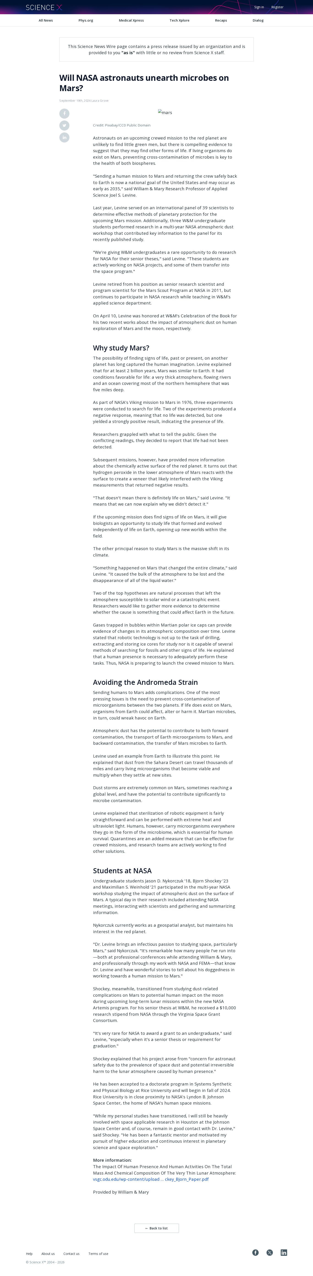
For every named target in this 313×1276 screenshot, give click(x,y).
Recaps (221, 20)
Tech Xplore (179, 20)
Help (29, 1253)
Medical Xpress (131, 20)
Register (277, 7)
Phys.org (86, 20)
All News (46, 20)
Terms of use (98, 1253)
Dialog (258, 20)
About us (48, 1253)
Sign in (259, 7)
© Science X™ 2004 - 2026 (45, 1262)
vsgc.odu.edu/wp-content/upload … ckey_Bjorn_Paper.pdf (151, 1179)
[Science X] (44, 7)
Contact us (71, 1253)
